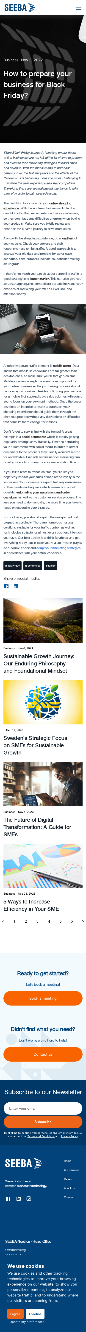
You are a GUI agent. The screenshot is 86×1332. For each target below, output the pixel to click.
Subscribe (43, 1122)
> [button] (83, 921)
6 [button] (72, 921)
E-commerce (32, 565)
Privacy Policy (69, 1136)
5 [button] (60, 921)
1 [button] (14, 921)
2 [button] (26, 921)
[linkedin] (16, 586)
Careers (69, 1197)
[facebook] (6, 586)
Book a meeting (43, 998)
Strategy (50, 565)
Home (67, 1161)
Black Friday (12, 565)
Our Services (71, 1170)
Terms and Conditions (41, 1136)
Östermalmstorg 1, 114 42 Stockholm (16, 1252)
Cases (68, 1179)
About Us (69, 1188)
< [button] (3, 921)
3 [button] (37, 921)
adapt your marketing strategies (58, 548)
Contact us (43, 1054)
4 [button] (49, 921)
